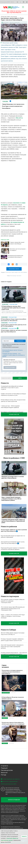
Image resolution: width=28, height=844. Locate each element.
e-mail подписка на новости (11, 779)
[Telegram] (17, 264)
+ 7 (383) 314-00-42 (13, 819)
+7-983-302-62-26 (9, 823)
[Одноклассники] (13, 264)
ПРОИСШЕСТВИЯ (13, 304)
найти (20, 378)
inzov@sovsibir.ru (8, 821)
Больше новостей (14, 414)
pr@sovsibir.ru (21, 822)
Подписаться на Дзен (10, 367)
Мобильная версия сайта (8, 784)
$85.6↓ (12, 2)
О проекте (4, 766)
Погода (3, 775)
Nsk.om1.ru (19, 118)
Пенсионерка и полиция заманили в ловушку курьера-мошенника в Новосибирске (12, 672)
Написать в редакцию (14, 799)
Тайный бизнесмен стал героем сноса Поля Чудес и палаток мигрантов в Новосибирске (13, 106)
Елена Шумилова (15, 22)
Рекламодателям (7, 770)
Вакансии (4, 772)
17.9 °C (8, 2)
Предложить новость (14, 268)
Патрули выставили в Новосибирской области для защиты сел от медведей (13, 723)
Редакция (4, 768)
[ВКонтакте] (9, 264)
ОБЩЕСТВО (4, 718)
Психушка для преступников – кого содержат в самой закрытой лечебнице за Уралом (13, 355)
